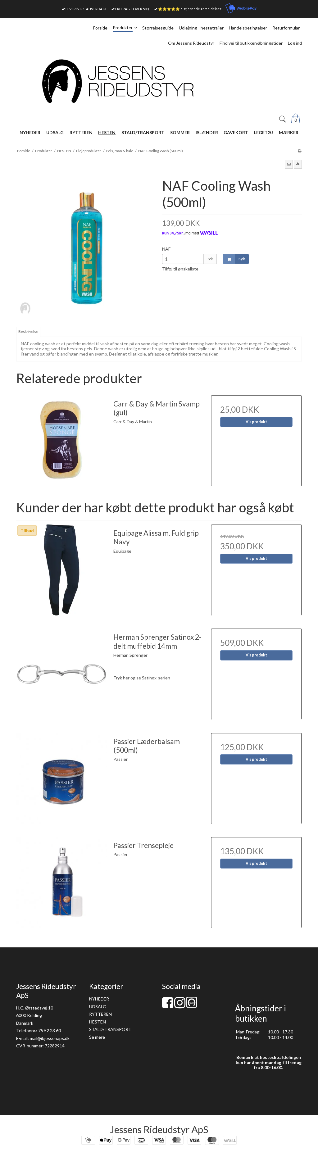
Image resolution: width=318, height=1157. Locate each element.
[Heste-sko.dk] (191, 1006)
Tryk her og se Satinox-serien (141, 677)
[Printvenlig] (299, 150)
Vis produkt (256, 422)
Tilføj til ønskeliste (180, 268)
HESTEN (97, 1021)
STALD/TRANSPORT (110, 1029)
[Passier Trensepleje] (61, 882)
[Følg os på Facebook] (167, 1005)
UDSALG (97, 1006)
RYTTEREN (100, 1014)
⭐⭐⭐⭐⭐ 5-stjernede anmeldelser (189, 9)
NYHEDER (99, 998)
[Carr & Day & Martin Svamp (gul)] (61, 440)
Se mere (97, 1037)
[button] (289, 164)
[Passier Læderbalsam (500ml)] (61, 778)
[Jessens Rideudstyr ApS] (159, 81)
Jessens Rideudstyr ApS (159, 1129)
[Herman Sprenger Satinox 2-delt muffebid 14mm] (61, 673)
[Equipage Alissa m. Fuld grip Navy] (61, 569)
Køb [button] (241, 258)
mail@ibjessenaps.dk (50, 1038)
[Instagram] (179, 1005)
